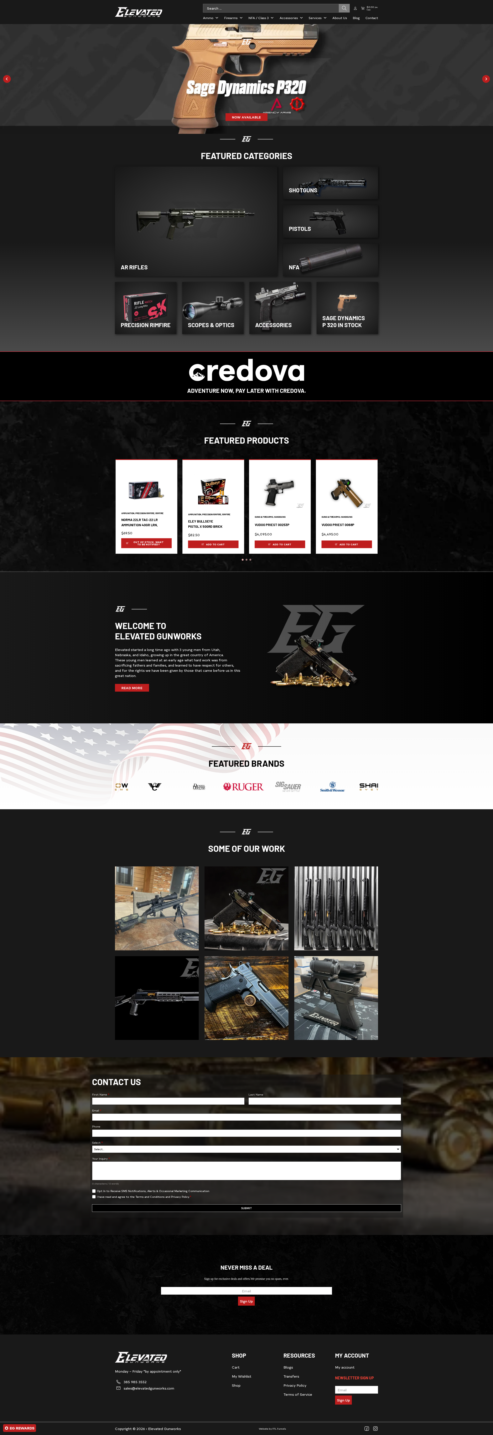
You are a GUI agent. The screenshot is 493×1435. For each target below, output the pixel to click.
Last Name (255, 1094)
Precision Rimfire (146, 324)
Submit (246, 1208)
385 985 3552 (135, 1382)
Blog (356, 18)
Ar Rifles (134, 267)
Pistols (300, 228)
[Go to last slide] (7, 79)
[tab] (243, 560)
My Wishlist (241, 1376)
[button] (146, 543)
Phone (96, 1126)
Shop (236, 1385)
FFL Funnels (279, 1428)
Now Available (246, 117)
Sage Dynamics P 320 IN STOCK (343, 321)
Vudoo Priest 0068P (337, 525)
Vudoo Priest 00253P (272, 525)
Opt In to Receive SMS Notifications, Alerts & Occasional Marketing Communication (153, 1191)
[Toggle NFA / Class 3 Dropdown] (272, 17)
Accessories (273, 324)
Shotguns (303, 190)
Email (96, 1110)
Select (97, 1142)
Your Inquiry (101, 1158)
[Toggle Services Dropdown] (325, 17)
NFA (294, 267)
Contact (372, 18)
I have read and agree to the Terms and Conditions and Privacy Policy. (144, 1197)
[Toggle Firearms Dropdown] (241, 17)
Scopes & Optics (211, 324)
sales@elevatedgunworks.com (149, 1388)
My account (345, 1367)
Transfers (291, 1376)
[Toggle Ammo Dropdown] (216, 17)
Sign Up (246, 1301)
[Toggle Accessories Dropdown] (301, 17)
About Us (339, 18)
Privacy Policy (294, 1385)
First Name (100, 1094)
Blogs (288, 1367)
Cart (236, 1367)
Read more (132, 688)
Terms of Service (297, 1394)
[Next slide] (486, 79)
